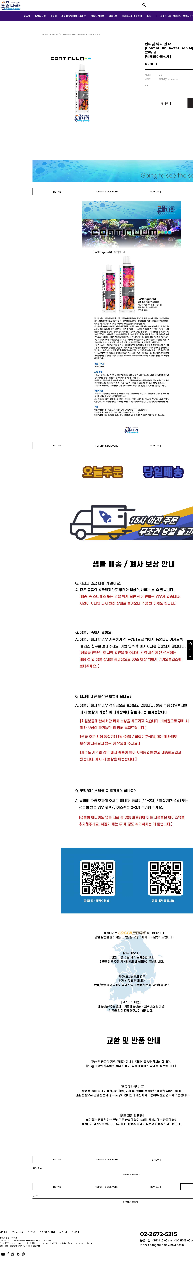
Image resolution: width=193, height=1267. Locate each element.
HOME (45, 34)
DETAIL (57, 191)
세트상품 (113, 16)
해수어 (27, 16)
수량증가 (153, 90)
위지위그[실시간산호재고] (73, 16)
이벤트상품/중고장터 (132, 16)
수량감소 (157, 90)
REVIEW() (155, 191)
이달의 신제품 (97, 16)
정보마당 (177, 16)
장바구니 (166, 103)
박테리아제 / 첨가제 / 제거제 (60, 34)
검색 (144, 5)
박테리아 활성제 (79, 34)
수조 (149, 16)
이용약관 (31, 1231)
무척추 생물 (40, 16)
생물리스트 (165, 16)
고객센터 (63, 1231)
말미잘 (53, 16)
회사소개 (3, 1231)
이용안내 (75, 1231)
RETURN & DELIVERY (106, 191)
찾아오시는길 (17, 1231)
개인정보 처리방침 (47, 1231)
